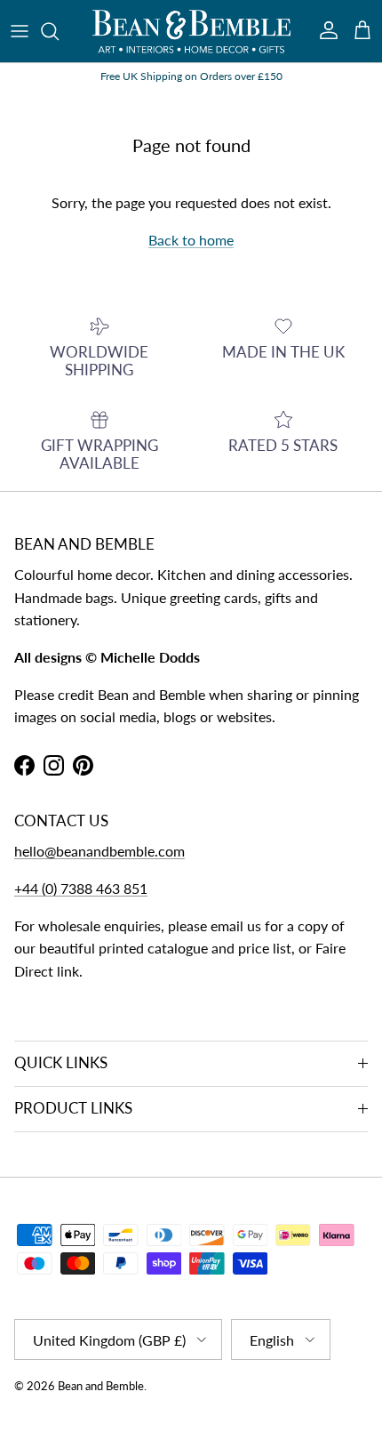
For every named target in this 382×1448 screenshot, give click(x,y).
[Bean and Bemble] (191, 31)
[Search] (58, 31)
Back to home (191, 239)
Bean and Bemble (101, 1386)
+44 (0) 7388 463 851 (80, 888)
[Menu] (19, 31)
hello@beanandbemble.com (99, 850)
